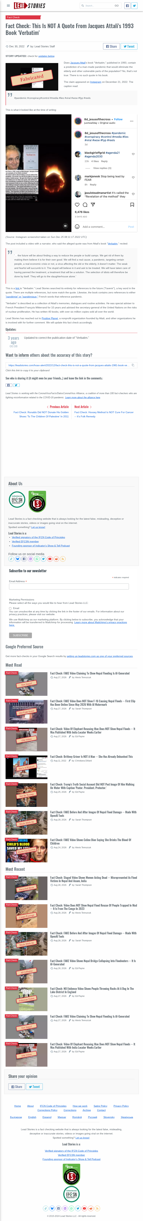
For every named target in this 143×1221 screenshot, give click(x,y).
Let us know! (38, 527)
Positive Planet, (50, 318)
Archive (87, 1110)
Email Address (18, 581)
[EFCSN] (71, 1194)
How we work (80, 1106)
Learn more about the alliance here (82, 397)
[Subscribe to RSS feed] (63, 559)
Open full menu (8, 5)
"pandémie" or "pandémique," (22, 296)
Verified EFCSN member (25, 541)
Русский (92, 1117)
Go (117, 5)
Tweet (130, 46)
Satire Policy (100, 1106)
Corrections (70, 1110)
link (18, 288)
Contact (101, 1110)
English (32, 1117)
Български (16, 1117)
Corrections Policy (47, 1110)
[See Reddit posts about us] (56, 559)
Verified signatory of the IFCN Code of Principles (38, 537)
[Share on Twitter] (16, 385)
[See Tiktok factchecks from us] (11, 559)
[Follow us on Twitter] (43, 559)
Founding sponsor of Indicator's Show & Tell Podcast (41, 545)
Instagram (95, 81)
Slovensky (109, 1117)
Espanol (47, 1117)
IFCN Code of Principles (53, 1106)
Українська (127, 1117)
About (30, 1106)
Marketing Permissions (21, 599)
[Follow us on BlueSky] (17, 559)
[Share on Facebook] (9, 385)
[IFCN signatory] (71, 1174)
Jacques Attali (77, 62)
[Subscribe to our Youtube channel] (50, 559)
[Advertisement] (71, 447)
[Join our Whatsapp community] (37, 559)
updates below (46, 56)
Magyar (62, 1117)
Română (77, 1117)
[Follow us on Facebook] (24, 559)
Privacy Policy (121, 1106)
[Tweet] (134, 5)
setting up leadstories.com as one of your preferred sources (100, 656)
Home (17, 1106)
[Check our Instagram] (30, 559)
